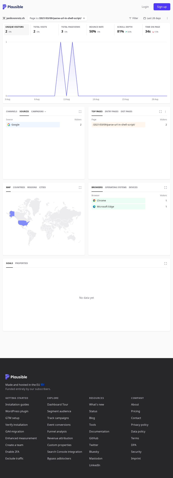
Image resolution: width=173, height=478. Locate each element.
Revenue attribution (60, 438)
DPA (133, 445)
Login (145, 7)
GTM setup (12, 418)
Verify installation (16, 425)
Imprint (136, 458)
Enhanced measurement (21, 438)
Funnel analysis (57, 431)
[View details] (80, 111)
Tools (92, 425)
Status (93, 411)
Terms (135, 438)
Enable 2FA (12, 452)
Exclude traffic (14, 458)
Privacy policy (139, 425)
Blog (92, 418)
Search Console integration (64, 452)
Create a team (14, 445)
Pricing (135, 411)
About (135, 404)
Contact (136, 418)
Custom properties (59, 445)
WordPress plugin (16, 411)
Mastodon (95, 458)
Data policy (138, 431)
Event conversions (59, 425)
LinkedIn (94, 465)
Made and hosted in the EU (24, 385)
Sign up (162, 7)
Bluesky (94, 452)
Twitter (93, 445)
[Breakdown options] (165, 111)
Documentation (99, 431)
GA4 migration (14, 431)
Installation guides (17, 404)
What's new (96, 404)
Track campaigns (58, 418)
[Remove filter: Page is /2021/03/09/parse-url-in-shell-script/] (84, 18)
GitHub (93, 438)
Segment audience (59, 411)
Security (136, 452)
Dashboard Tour (57, 404)
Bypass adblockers (59, 458)
